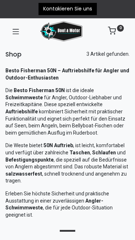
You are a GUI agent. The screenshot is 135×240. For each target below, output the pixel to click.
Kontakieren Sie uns (67, 8)
